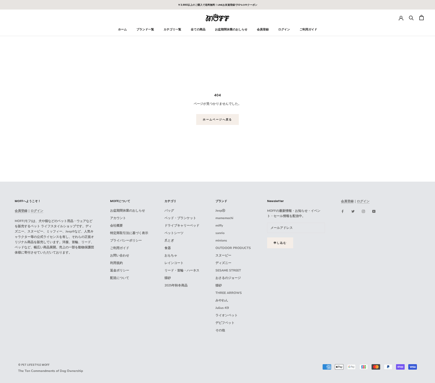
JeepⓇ (220, 210)
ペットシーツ (174, 233)
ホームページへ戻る (217, 119)
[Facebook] (342, 211)
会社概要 (116, 225)
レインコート (174, 263)
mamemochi (224, 218)
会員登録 (263, 29)
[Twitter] (353, 211)
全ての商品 (198, 29)
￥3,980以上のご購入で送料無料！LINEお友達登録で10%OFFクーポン (217, 5)
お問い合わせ (119, 255)
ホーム (122, 29)
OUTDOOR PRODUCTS (233, 248)
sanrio (220, 233)
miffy (219, 225)
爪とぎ (169, 240)
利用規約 (116, 263)
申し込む (280, 243)
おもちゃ (170, 255)
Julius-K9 (222, 308)
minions (221, 240)
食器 (167, 248)
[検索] (411, 17)
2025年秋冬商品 (176, 285)
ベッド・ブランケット (180, 218)
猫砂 (167, 278)
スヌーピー (223, 255)
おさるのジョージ (228, 278)
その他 (220, 330)
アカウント (118, 218)
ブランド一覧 (145, 29)
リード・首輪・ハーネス (181, 270)
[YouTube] (373, 211)
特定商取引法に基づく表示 (129, 233)
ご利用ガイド (308, 29)
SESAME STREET (228, 270)
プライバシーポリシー (126, 240)
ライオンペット (226, 315)
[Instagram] (363, 211)
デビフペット (224, 323)
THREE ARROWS (228, 293)
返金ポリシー (119, 270)
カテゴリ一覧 (172, 29)
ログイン (284, 29)
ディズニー (223, 263)
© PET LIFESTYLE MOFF (34, 365)
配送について (119, 278)
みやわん (221, 300)
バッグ (169, 210)
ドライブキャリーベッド (181, 225)
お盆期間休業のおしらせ (231, 29)
